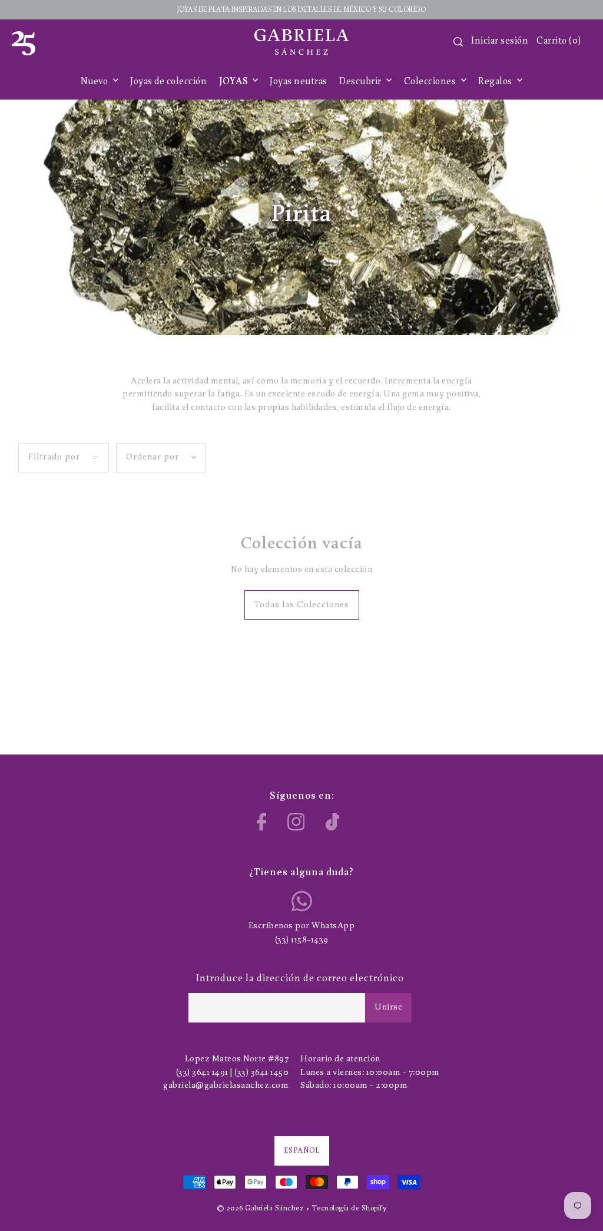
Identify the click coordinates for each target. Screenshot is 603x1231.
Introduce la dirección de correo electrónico (300, 979)
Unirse (388, 1007)
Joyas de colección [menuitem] (168, 82)
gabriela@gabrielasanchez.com (226, 1085)
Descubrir (361, 82)
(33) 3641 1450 (261, 1072)
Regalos (496, 82)
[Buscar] (458, 42)
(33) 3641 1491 (202, 1072)
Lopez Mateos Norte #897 (237, 1059)
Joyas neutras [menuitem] (298, 82)
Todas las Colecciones (301, 605)
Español (302, 1150)
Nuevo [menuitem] (95, 82)
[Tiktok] (333, 821)
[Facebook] (262, 821)
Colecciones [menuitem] (431, 82)
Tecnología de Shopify (349, 1208)
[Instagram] (296, 821)
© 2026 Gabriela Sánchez (260, 1208)
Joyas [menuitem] (234, 82)
